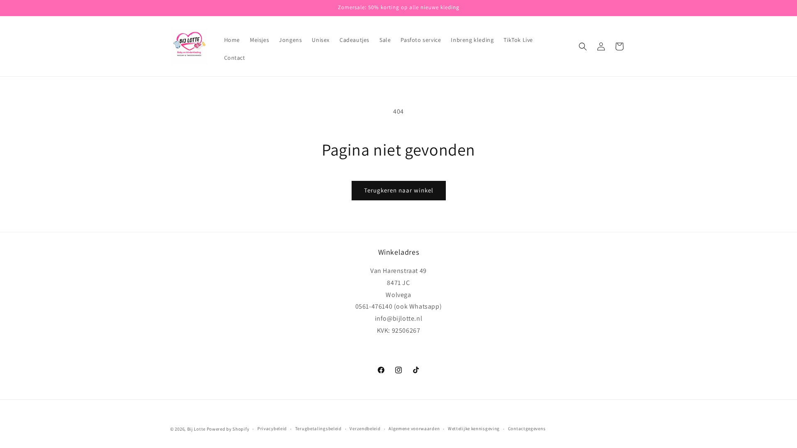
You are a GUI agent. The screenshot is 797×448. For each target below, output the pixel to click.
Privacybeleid (272, 428)
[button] (583, 46)
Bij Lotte (196, 429)
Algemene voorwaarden (414, 428)
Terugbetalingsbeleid (318, 428)
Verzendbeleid (365, 428)
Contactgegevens (527, 428)
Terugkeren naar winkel (398, 190)
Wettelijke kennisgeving (474, 428)
